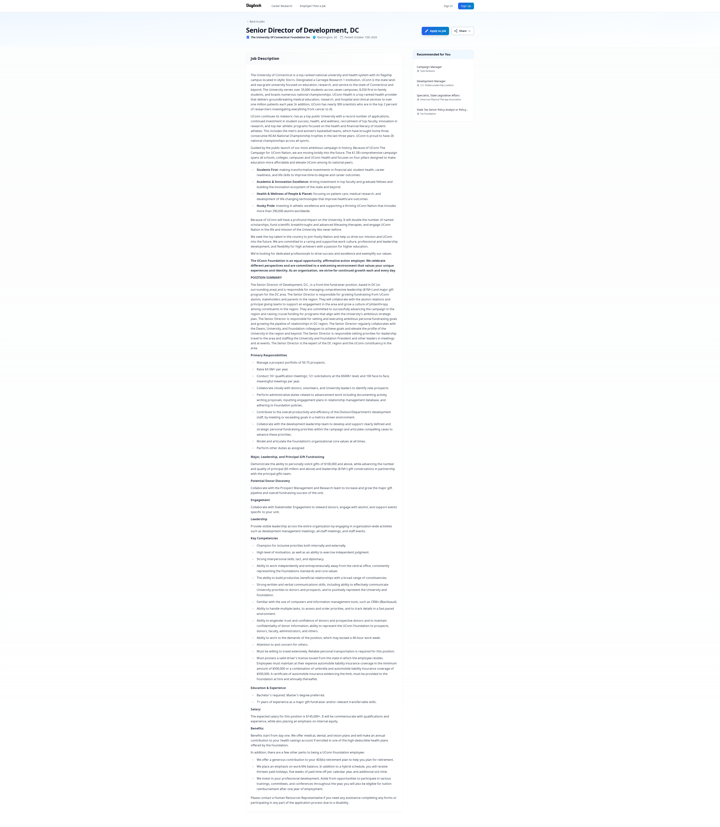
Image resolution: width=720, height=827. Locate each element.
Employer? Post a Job (313, 6)
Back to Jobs (257, 21)
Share (462, 31)
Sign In (448, 6)
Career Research (282, 6)
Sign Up (466, 6)
